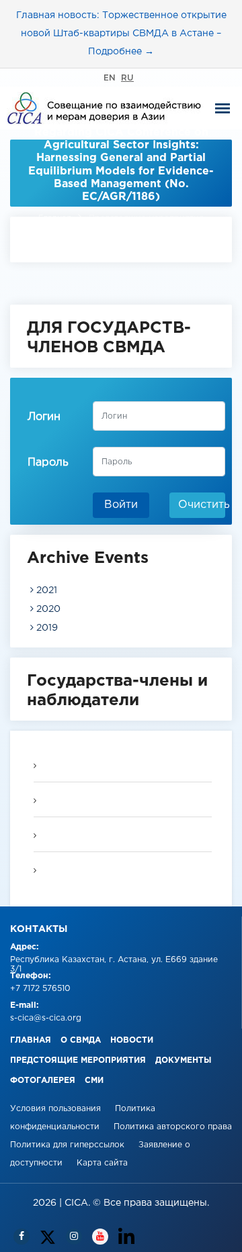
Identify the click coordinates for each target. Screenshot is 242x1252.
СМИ (94, 1080)
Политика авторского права (173, 1127)
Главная (54, 218)
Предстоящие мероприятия (146, 218)
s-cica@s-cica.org (45, 1018)
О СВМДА (81, 1040)
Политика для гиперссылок (67, 1145)
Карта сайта (102, 1163)
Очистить (201, 505)
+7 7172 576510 (40, 988)
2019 (46, 628)
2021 (45, 590)
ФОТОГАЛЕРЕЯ (42, 1080)
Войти (121, 505)
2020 (47, 609)
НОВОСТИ (131, 1040)
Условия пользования (57, 1108)
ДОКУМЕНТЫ (183, 1060)
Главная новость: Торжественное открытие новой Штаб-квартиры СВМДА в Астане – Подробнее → (121, 33)
